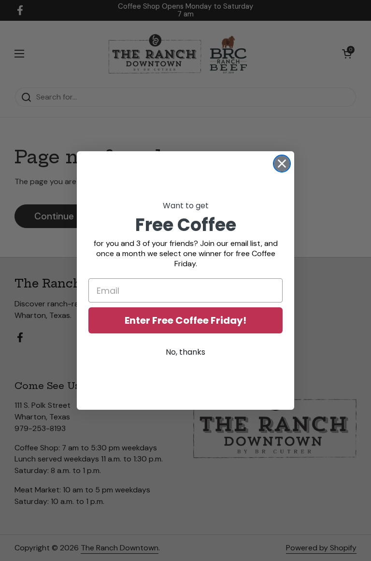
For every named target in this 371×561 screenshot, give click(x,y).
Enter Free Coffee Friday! (185, 320)
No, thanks (185, 352)
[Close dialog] (281, 163)
